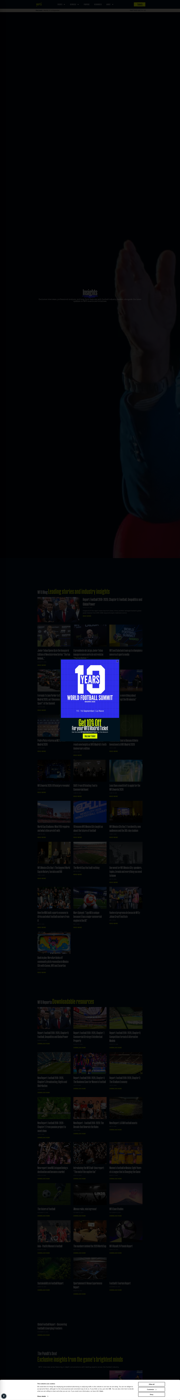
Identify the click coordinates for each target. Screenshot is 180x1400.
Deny (151, 1394)
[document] (90, 700)
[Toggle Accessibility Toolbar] (3, 1396)
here (101, 1391)
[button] (117, 661)
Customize (150, 1389)
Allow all (151, 1384)
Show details (41, 1396)
